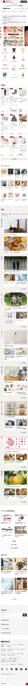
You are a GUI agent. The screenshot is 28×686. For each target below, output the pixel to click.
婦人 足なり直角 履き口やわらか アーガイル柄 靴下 (14, 102)
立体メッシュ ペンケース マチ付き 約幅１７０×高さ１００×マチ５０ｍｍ (5, 128)
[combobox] (6, 11)
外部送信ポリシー (14, 664)
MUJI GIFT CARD (20, 653)
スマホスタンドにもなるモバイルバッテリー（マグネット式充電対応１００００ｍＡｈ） (23, 148)
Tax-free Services (11, 655)
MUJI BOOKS (3, 650)
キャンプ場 (17, 649)
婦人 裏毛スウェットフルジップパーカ (14, 149)
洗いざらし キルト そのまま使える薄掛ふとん (23, 100)
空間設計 (2, 646)
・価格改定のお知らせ (7, 20)
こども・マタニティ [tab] (16, 214)
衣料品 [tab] (10, 214)
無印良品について (4, 659)
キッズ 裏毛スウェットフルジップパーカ (14, 127)
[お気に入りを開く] (21, 8)
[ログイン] (18, 8)
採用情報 (10, 658)
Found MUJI (22, 649)
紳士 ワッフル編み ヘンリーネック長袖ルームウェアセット (5, 102)
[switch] (8, 111)
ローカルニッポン (13, 644)
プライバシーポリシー (5, 664)
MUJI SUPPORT (21, 644)
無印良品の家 (3, 649)
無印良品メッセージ (17, 658)
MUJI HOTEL (9, 650)
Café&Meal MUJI (10, 649)
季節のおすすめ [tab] (4, 214)
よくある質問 (8, 646)
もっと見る (23, 289)
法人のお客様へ (4, 655)
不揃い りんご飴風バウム (5, 146)
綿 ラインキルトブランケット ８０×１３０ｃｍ (23, 126)
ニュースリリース (4, 658)
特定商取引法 (20, 664)
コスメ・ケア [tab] (23, 214)
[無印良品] (5, 641)
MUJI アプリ (3, 653)
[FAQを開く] (23, 8)
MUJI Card (13, 653)
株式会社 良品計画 (12, 659)
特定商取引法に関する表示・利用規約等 (8, 661)
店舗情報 (2, 644)
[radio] (1, 123)
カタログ (8, 653)
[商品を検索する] (15, 8)
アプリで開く (23, 1)
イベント (7, 644)
